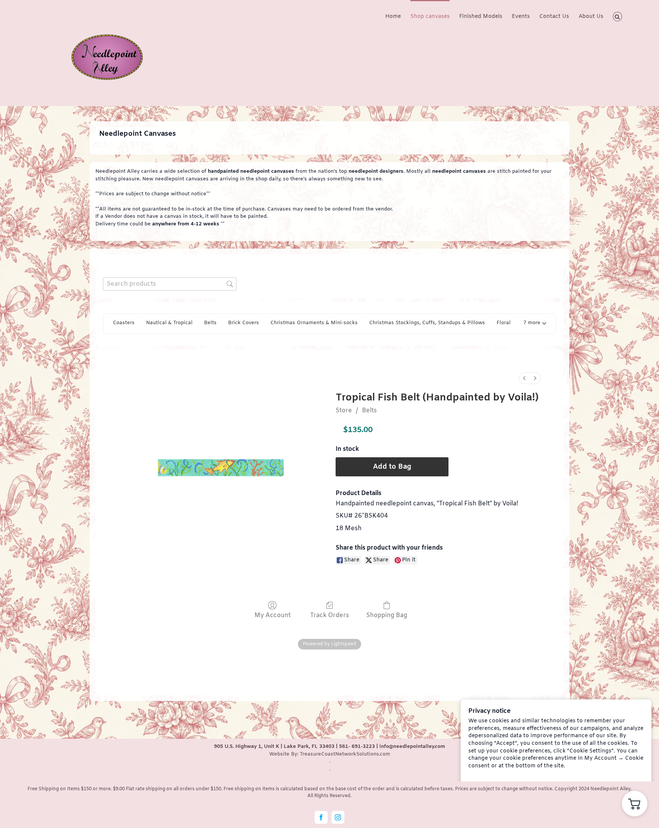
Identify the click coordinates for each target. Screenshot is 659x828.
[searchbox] (169, 284)
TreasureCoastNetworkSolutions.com (345, 754)
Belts (369, 411)
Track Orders (329, 615)
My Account (272, 615)
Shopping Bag (386, 615)
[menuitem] (524, 378)
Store (344, 411)
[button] (617, 16)
